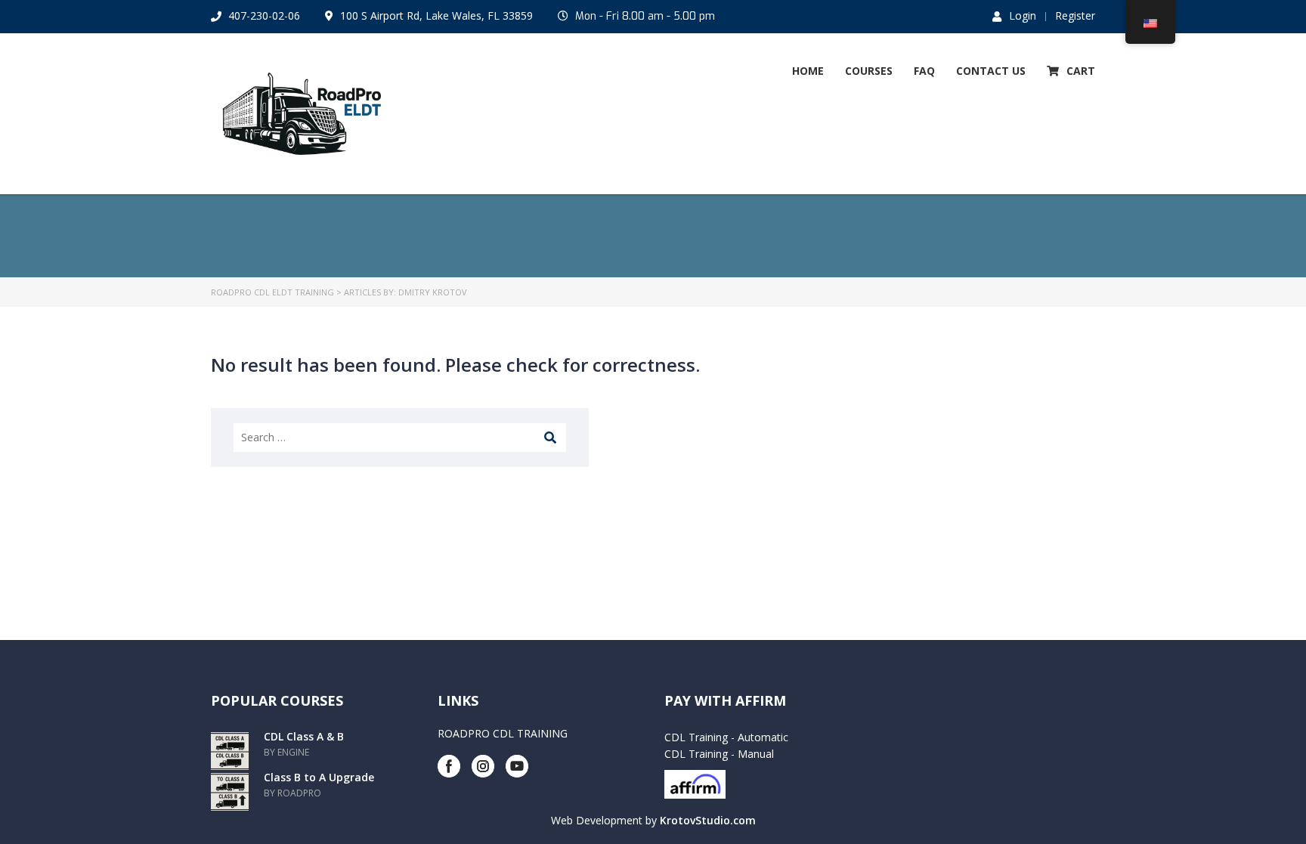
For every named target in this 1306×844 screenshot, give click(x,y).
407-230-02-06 (264, 15)
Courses (869, 70)
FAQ (924, 70)
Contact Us (991, 70)
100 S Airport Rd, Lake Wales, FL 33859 (436, 15)
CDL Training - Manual (719, 754)
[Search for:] (400, 437)
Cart (1080, 70)
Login (1022, 16)
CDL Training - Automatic (726, 737)
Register (1075, 16)
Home (808, 70)
